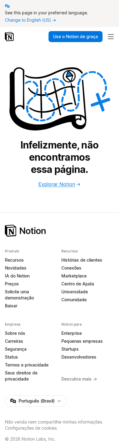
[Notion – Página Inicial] (59, 231)
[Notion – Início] (10, 36)
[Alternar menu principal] (110, 36)
